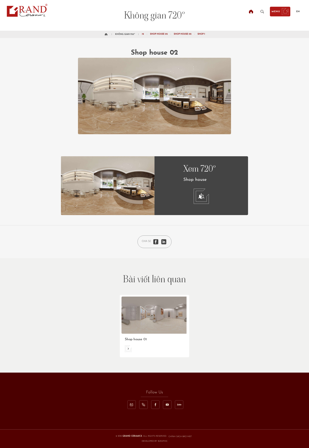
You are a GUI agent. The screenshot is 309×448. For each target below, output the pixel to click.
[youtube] (167, 404)
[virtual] (201, 196)
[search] (262, 11)
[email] (131, 404)
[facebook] (155, 241)
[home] (251, 11)
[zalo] (179, 404)
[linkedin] (163, 241)
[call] (143, 404)
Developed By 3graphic (155, 441)
